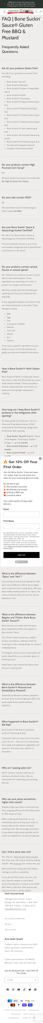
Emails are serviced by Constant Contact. (21, 546)
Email (6, 509)
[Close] (40, 458)
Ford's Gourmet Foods (18, 1010)
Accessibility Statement (15, 919)
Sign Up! (21, 555)
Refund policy (34, 1010)
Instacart (18, 864)
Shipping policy (14, 1018)
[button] (4, 11)
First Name (8, 521)
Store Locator (10, 930)
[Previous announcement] (4, 4)
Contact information (29, 1018)
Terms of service (29, 1014)
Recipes (8, 924)
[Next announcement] (38, 4)
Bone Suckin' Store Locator (26, 857)
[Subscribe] (35, 980)
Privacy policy (16, 1014)
